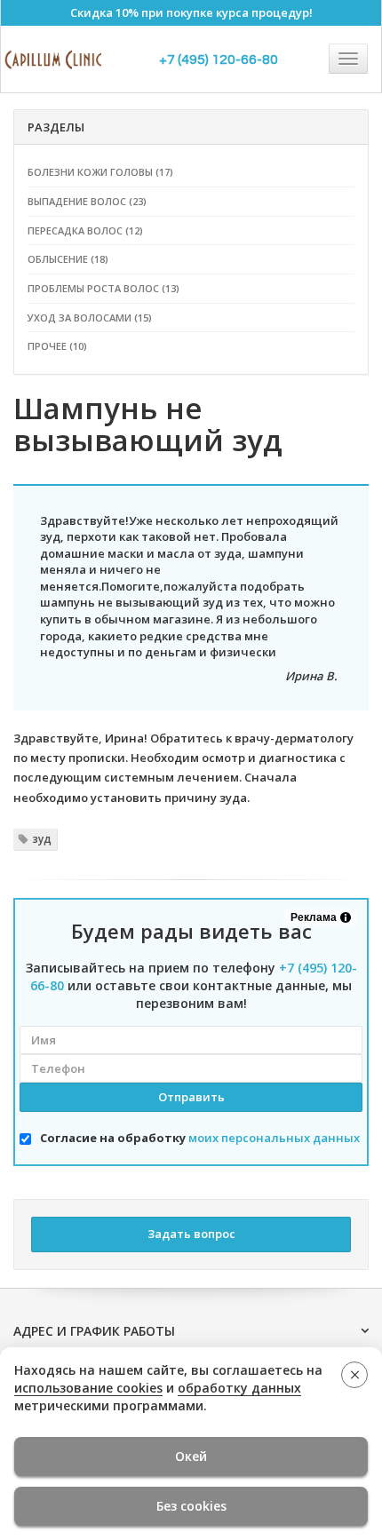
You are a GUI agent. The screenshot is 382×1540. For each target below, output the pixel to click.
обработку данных (239, 1387)
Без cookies (191, 1505)
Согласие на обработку (200, 1138)
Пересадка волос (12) (85, 230)
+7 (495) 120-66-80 (218, 59)
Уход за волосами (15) (90, 317)
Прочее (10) (57, 346)
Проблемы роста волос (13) (103, 288)
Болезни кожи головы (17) (100, 172)
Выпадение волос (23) (87, 201)
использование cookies (88, 1387)
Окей (191, 1456)
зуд (42, 838)
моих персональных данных (274, 1138)
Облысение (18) (68, 259)
